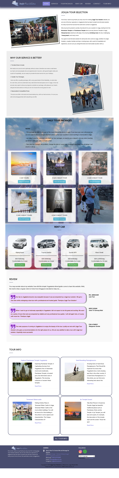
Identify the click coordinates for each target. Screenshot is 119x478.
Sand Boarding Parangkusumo (86, 360)
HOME (46, 3)
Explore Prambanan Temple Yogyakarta (34, 360)
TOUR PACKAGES (67, 3)
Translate (90, 458)
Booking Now (20, 264)
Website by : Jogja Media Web (70, 465)
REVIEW (88, 3)
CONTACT (96, 3)
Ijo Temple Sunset (86, 399)
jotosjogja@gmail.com (55, 459)
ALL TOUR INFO (61, 439)
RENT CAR (78, 3)
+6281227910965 (56, 457)
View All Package (24, 181)
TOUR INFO (107, 3)
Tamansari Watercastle (33, 399)
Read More (38, 386)
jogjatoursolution (57, 461)
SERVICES (54, 3)
